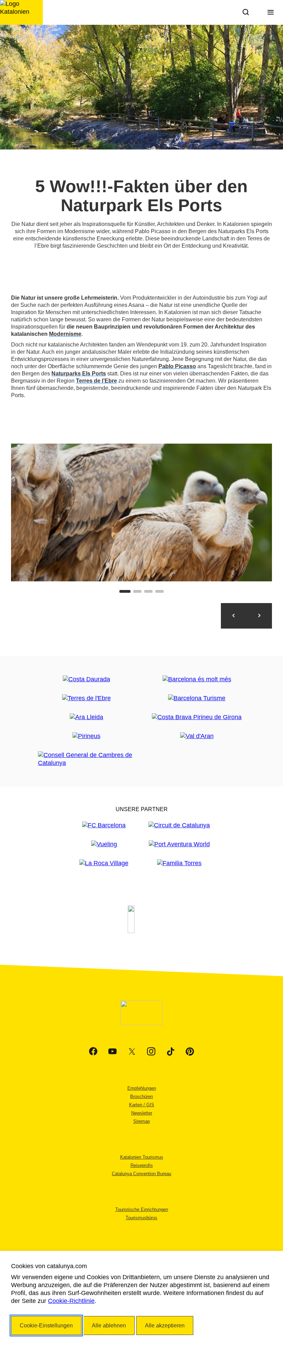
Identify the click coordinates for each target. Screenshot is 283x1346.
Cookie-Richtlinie (71, 1300)
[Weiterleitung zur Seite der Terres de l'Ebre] (86, 698)
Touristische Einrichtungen (141, 1209)
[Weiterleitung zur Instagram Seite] (151, 1051)
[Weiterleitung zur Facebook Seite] (93, 1051)
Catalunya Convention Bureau (141, 1173)
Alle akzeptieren (165, 1325)
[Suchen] (245, 12)
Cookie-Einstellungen (46, 1325)
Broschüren (141, 1096)
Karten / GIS (141, 1104)
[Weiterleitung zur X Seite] (132, 1051)
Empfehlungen (141, 1088)
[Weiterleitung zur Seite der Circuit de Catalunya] (179, 825)
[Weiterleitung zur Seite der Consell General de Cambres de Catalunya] (86, 759)
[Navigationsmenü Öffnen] (270, 12)
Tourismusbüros (141, 1217)
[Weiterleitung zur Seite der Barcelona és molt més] (197, 679)
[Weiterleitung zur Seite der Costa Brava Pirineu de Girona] (197, 717)
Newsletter (141, 1113)
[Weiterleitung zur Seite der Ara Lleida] (86, 717)
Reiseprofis (141, 1165)
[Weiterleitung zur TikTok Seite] (170, 1051)
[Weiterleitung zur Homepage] (21, 12)
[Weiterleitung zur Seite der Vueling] (104, 844)
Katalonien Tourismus (141, 1157)
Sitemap (141, 1121)
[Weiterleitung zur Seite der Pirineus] (86, 736)
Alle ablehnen (109, 1325)
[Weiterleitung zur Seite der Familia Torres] (179, 863)
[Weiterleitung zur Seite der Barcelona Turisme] (196, 698)
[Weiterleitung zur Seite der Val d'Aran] (197, 736)
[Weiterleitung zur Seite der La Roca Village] (103, 863)
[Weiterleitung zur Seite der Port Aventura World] (179, 844)
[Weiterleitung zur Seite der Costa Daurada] (86, 679)
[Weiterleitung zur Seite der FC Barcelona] (104, 825)
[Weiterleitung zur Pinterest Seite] (190, 1051)
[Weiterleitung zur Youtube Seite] (112, 1051)
